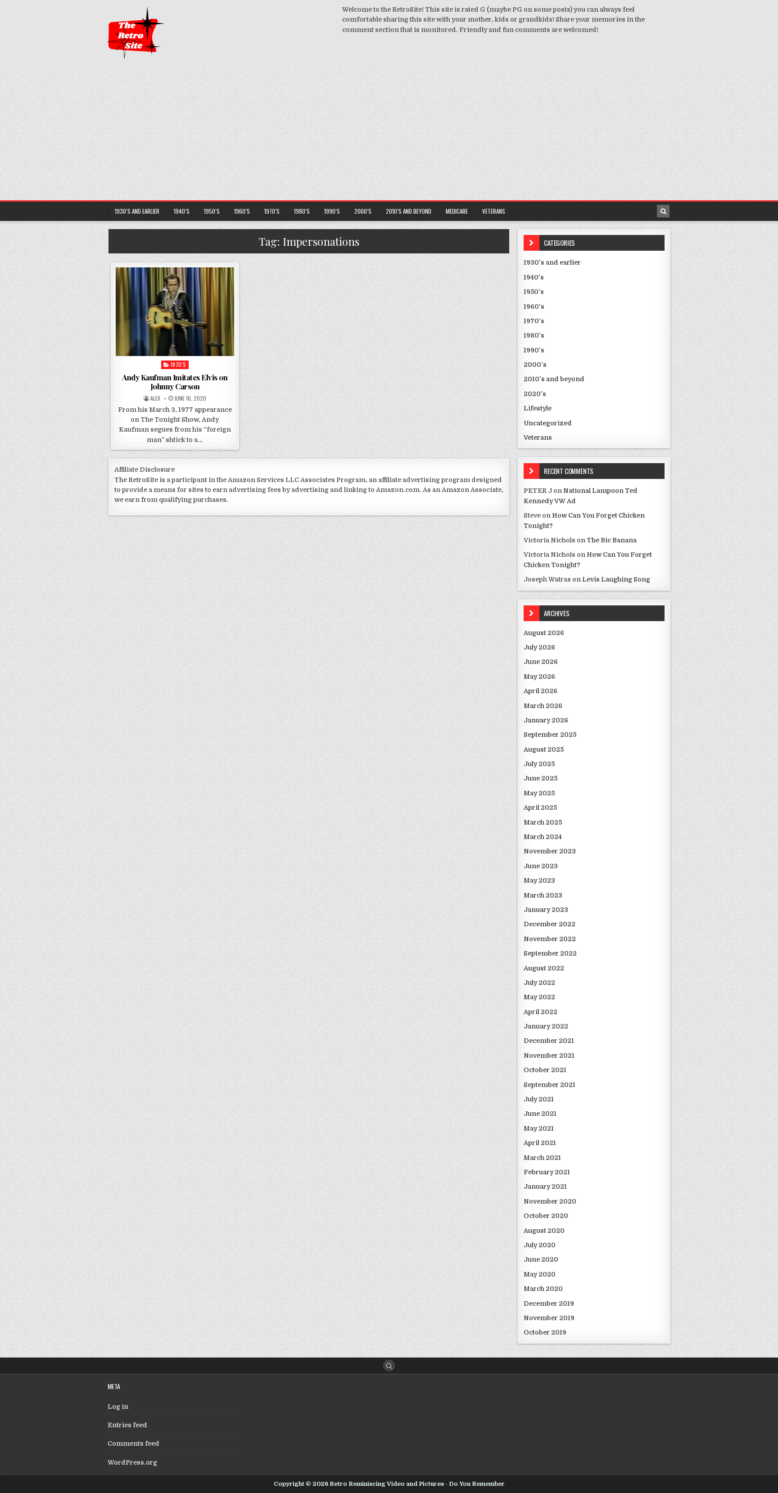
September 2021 (549, 1084)
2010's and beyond (554, 379)
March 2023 (543, 895)
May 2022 (539, 997)
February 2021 (547, 1172)
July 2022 (539, 982)
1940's (534, 277)
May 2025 (539, 793)
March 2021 (542, 1157)
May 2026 (539, 676)
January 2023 (546, 909)
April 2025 (540, 807)
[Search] (663, 211)
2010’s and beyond (408, 211)
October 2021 (545, 1070)
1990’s (332, 211)
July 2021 (539, 1099)
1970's (178, 364)
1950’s (212, 211)
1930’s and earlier (137, 211)
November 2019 (549, 1318)
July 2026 (539, 647)
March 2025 (543, 822)
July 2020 (540, 1245)
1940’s (182, 211)
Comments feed (133, 1443)
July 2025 (539, 763)
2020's (535, 393)
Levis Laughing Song (616, 579)
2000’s (362, 211)
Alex (155, 398)
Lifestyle (538, 408)
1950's (534, 291)
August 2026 (544, 632)
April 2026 (540, 691)
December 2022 (549, 924)
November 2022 (550, 939)
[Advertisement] (389, 133)
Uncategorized (548, 423)
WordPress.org (132, 1462)
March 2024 (543, 836)
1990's (534, 350)
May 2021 (539, 1128)
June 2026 (541, 661)
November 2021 (549, 1055)
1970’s (272, 211)
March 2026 (543, 705)
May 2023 (539, 880)
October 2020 (546, 1215)
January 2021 (545, 1186)
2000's (535, 364)
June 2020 (541, 1259)
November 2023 (550, 851)
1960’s (242, 211)
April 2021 (540, 1142)
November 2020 (550, 1201)
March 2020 (543, 1288)
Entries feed (127, 1425)
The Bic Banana (612, 540)
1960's (534, 306)
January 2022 (546, 1026)
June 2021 (540, 1113)
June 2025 (540, 778)
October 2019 (545, 1332)
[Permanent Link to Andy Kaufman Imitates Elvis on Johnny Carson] (175, 311)
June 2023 (541, 866)
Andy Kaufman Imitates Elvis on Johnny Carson (174, 381)
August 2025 (544, 749)
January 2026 (546, 720)
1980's (534, 335)
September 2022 (550, 953)
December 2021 (549, 1040)
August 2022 (544, 968)
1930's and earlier (552, 262)
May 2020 (540, 1274)
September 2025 (550, 734)
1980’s (302, 211)
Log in (118, 1406)
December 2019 (549, 1303)
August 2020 (544, 1230)
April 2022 (540, 1011)
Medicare (457, 211)
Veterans (493, 211)
